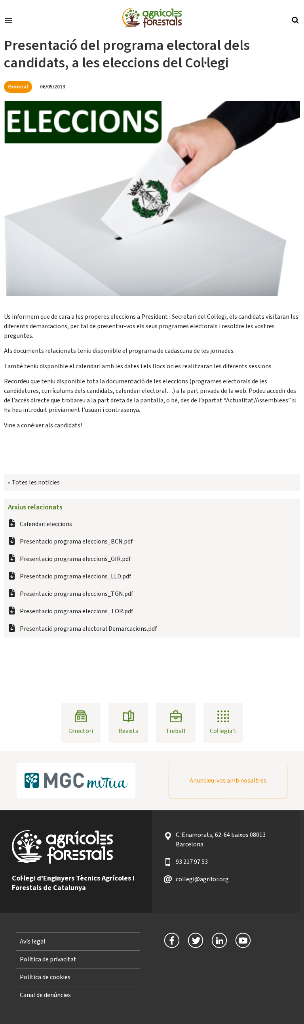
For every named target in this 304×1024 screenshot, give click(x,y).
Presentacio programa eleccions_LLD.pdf (75, 576)
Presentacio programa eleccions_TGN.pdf (76, 594)
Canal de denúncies (45, 995)
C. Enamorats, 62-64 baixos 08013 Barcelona (221, 840)
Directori (81, 731)
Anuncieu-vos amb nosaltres (228, 780)
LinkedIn (219, 940)
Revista (128, 731)
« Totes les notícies (34, 482)
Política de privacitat (48, 959)
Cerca (295, 19)
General (18, 86)
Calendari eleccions (46, 524)
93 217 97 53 (192, 861)
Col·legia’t (223, 731)
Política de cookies (45, 977)
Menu (8, 19)
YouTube (243, 940)
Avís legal (33, 941)
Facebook (172, 940)
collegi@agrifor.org (202, 879)
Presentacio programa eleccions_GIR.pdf (75, 559)
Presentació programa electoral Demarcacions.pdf (88, 628)
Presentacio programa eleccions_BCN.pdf (76, 541)
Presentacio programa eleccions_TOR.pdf (76, 611)
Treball (176, 731)
